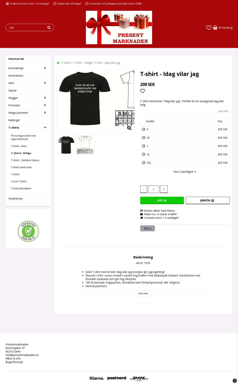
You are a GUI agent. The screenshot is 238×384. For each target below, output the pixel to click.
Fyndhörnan (15, 198)
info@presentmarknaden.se (22, 355)
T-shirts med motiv (21, 167)
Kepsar (12, 90)
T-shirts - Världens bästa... (25, 160)
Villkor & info (13, 358)
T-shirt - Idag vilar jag (107, 62)
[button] (208, 27)
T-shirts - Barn (19, 146)
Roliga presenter (18, 112)
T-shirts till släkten (21, 188)
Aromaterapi (15, 68)
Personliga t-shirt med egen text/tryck (23, 137)
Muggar (13, 98)
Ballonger (14, 120)
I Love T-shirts (19, 181)
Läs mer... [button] (224, 111)
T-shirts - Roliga (21, 153)
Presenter (14, 105)
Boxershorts (15, 75)
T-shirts (13, 127)
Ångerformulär (14, 362)
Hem (11, 83)
